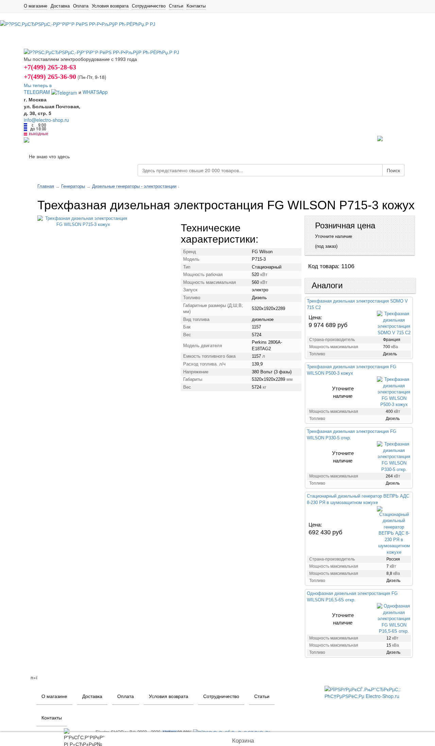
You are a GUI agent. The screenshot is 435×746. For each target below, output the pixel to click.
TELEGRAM (37, 91)
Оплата (80, 6)
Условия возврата (110, 6)
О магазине (35, 6)
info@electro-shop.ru (46, 119)
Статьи (176, 6)
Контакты (196, 6)
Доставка (60, 6)
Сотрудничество (149, 6)
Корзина (243, 740)
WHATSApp (95, 91)
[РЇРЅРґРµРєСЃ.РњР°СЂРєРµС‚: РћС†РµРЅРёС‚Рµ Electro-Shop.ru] (368, 691)
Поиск (393, 170)
